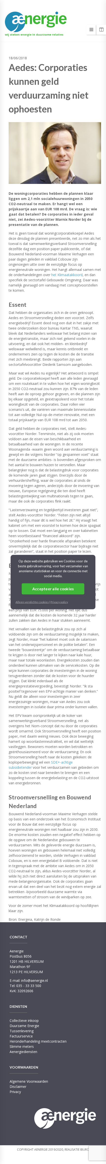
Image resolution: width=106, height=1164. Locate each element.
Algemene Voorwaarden (29, 1081)
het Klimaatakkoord (67, 274)
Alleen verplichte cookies (32, 602)
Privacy (15, 1091)
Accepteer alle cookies (53, 588)
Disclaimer (18, 1086)
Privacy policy (59, 602)
